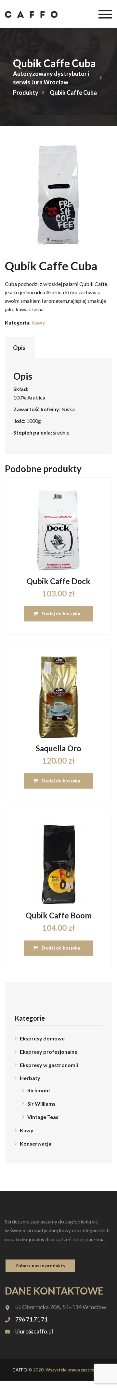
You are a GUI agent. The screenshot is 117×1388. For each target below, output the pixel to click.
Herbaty (30, 1078)
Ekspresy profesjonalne (48, 1052)
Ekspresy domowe (42, 1038)
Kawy (38, 322)
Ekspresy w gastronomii (49, 1065)
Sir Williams (41, 1103)
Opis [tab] (19, 347)
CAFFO (19, 1369)
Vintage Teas (42, 1117)
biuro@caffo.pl (34, 1331)
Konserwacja (35, 1143)
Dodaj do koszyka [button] (61, 613)
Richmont (38, 1090)
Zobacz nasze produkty (40, 1265)
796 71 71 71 (31, 1319)
